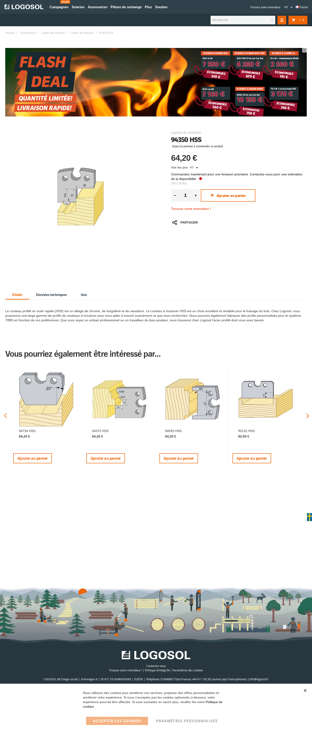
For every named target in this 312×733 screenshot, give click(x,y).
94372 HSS (100, 431)
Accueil (10, 32)
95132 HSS (246, 431)
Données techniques (51, 295)
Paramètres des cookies (187, 670)
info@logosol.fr (258, 679)
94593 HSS (173, 431)
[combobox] (243, 20)
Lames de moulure (82, 32)
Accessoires (28, 32)
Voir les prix (179, 167)
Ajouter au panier (32, 458)
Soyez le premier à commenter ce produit (197, 146)
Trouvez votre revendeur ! (191, 209)
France (303, 7)
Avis (84, 295)
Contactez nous (156, 666)
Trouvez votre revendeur (265, 7)
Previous (5, 416)
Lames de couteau (53, 32)
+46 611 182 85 (201, 679)
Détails (17, 295)
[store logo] (24, 7)
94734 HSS (27, 431)
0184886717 (169, 679)
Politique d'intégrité (157, 670)
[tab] (17, 295)
